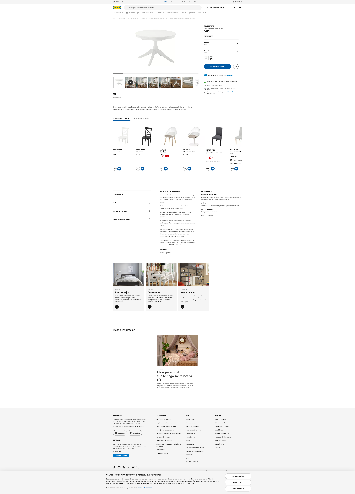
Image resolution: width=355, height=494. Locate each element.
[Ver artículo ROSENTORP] (123, 136)
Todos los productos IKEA (193, 430)
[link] (211, 58)
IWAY (187, 458)
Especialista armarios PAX (222, 433)
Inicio (114, 18)
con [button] (221, 75)
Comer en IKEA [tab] (202, 13)
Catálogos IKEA (190, 433)
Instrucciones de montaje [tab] (121, 219)
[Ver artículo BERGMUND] (217, 136)
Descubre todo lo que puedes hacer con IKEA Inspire (128, 426)
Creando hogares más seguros (195, 451)
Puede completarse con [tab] (141, 118)
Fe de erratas (161, 449)
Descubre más (117, 451)
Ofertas (188, 440)
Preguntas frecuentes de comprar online (169, 433)
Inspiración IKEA (190, 437)
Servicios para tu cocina (222, 426)
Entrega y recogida (220, 423)
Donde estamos (191, 423)
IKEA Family (166, 2)
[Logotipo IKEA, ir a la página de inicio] (117, 7)
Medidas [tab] (115, 203)
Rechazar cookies (238, 488)
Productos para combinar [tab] (121, 118)
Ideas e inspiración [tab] (173, 13)
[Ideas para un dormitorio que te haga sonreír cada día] (177, 350)
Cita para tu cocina (176, 2)
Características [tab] (118, 194)
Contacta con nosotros (164, 419)
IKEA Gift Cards (219, 444)
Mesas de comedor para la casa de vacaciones (182, 18)
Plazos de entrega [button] (212, 85)
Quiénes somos (190, 419)
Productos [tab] (119, 13)
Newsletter (189, 454)
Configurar (237, 482)
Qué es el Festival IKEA (193, 461)
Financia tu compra (220, 440)
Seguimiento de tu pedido (164, 423)
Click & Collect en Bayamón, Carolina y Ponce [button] (221, 89)
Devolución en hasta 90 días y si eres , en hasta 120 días (221, 92)
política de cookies (144, 488)
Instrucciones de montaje (164, 440)
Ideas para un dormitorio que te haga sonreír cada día (174, 376)
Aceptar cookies (238, 476)
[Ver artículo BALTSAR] (170, 136)
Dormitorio (160, 369)
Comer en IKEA (193, 2)
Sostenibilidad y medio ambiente (195, 447)
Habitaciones (121, 18)
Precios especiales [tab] (188, 13)
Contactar (184, 2)
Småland (217, 447)
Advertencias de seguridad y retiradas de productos (169, 445)
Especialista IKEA (220, 430)
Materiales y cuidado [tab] (120, 211)
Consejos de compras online (165, 430)
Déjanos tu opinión (162, 453)
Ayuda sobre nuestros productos (166, 426)
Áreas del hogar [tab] (134, 13)
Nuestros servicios (220, 419)
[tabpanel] (201, 223)
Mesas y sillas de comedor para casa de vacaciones (154, 18)
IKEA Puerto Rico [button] (120, 2)
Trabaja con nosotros (192, 426)
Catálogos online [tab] (148, 13)
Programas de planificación (223, 437)
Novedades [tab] (160, 13)
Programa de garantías (163, 437)
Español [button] (237, 1)
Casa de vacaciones (133, 18)
